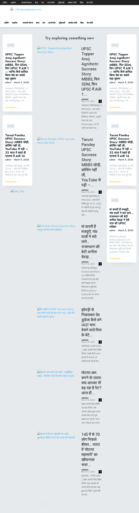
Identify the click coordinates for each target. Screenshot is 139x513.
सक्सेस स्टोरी (72, 2)
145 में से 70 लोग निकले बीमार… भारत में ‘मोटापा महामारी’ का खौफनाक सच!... (90, 449)
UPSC (11, 45)
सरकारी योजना (26, 2)
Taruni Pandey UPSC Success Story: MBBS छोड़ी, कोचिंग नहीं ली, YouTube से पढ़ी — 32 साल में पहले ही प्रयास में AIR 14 (17, 145)
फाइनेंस (13, 2)
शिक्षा (81, 2)
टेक (42, 2)
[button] (132, 23)
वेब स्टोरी (90, 2)
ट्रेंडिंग (5, 2)
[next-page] (45, 503)
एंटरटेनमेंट (51, 2)
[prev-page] (39, 503)
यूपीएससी (61, 2)
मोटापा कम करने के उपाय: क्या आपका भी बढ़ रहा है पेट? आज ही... (91, 382)
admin (8, 82)
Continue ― (12, 107)
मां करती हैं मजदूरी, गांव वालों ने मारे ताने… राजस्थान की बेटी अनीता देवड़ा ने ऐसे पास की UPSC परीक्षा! (121, 218)
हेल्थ (36, 2)
